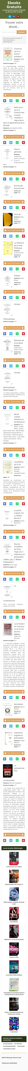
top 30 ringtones (8, 1043)
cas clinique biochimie (9, 1046)
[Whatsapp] (17, 100)
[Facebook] (14, 16)
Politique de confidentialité (9, 1063)
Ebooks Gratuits (14, 4)
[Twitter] (9, 16)
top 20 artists (18, 1043)
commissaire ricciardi (9, 1048)
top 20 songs (21, 1046)
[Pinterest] (18, 16)
